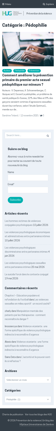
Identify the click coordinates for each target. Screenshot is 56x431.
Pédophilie (19, 71)
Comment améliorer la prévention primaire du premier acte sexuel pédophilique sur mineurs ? (27, 80)
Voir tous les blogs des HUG (38, 415)
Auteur (7, 71)
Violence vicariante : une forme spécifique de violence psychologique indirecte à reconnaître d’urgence (27, 330)
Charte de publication (12, 415)
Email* (11, 184)
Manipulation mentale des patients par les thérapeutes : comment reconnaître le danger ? (25, 315)
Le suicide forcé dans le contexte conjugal (26, 274)
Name (11, 172)
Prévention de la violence (39, 13)
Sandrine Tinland (10, 116)
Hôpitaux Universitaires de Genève (37, 424)
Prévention (34, 71)
